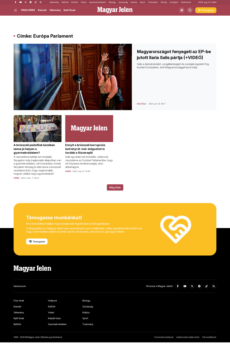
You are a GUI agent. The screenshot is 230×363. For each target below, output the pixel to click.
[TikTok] (35, 2)
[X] (25, 2)
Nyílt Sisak (69, 10)
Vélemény (54, 2)
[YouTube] (20, 2)
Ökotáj (164, 2)
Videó (83, 2)
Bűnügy (112, 2)
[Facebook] (15, 2)
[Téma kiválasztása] (182, 10)
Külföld (74, 2)
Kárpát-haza (54, 318)
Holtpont (52, 300)
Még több (115, 187)
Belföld (65, 2)
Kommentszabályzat (163, 337)
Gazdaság (123, 2)
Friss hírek (19, 300)
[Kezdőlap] (115, 10)
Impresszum (20, 286)
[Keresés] (190, 10)
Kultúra (134, 2)
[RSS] (40, 2)
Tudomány (153, 2)
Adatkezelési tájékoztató (187, 337)
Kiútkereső (186, 2)
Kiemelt (42, 10)
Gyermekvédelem (97, 2)
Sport (142, 2)
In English (174, 2)
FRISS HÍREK (28, 10)
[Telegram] (30, 2)
